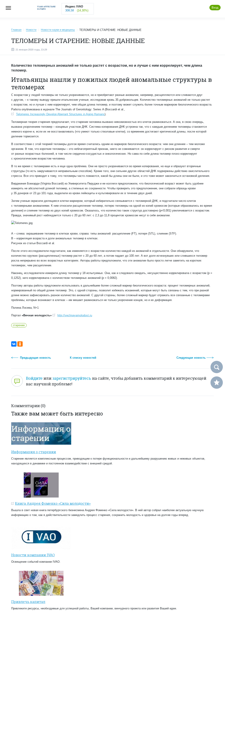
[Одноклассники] (20, 344)
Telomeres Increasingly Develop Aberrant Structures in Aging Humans (60, 114)
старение (19, 325)
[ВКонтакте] (13, 344)
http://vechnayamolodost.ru (74, 315)
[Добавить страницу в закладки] (216, 382)
